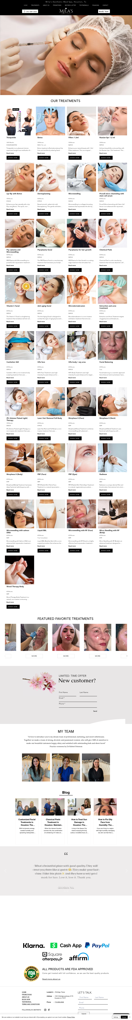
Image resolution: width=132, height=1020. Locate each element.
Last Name (84, 692)
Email (61, 698)
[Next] (127, 871)
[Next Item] (124, 643)
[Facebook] (49, 1009)
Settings (116, 1017)
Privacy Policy (71, 1017)
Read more (10, 153)
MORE (34, 656)
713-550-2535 (59, 1002)
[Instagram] (45, 1009)
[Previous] (5, 871)
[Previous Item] (8, 643)
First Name (63, 692)
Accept (124, 1017)
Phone (61, 704)
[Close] (130, 1017)
